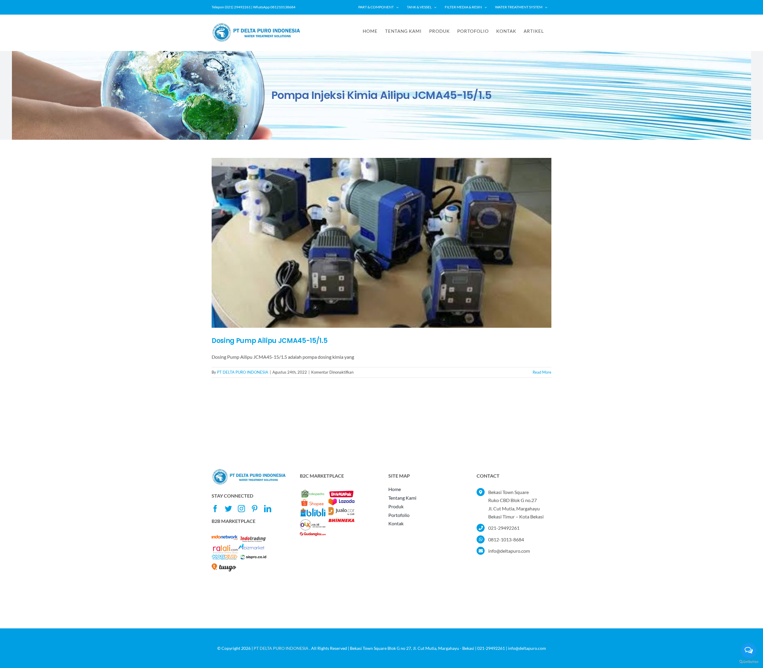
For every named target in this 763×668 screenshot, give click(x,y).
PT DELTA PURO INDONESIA (242, 372)
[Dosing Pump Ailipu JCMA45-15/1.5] (381, 243)
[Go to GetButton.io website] (748, 662)
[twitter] (228, 508)
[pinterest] (254, 508)
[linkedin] (267, 508)
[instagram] (241, 508)
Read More (542, 372)
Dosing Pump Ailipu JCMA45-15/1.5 (269, 340)
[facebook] (215, 508)
